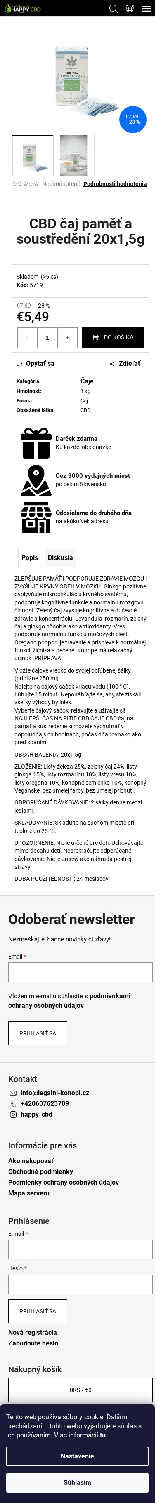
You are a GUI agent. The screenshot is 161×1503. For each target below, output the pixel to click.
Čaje (87, 381)
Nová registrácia (32, 1332)
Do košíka (118, 337)
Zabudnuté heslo (33, 1343)
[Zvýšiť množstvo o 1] (67, 338)
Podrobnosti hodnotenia (115, 184)
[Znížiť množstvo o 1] (28, 338)
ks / (81, 1390)
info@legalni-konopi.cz (55, 1093)
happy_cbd (36, 1114)
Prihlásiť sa (37, 1033)
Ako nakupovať (31, 1161)
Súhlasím (77, 1483)
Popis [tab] (29, 558)
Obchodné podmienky (40, 1172)
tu (103, 1435)
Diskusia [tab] (60, 558)
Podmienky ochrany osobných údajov (63, 1182)
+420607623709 (45, 1104)
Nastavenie (77, 1456)
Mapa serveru (29, 1193)
